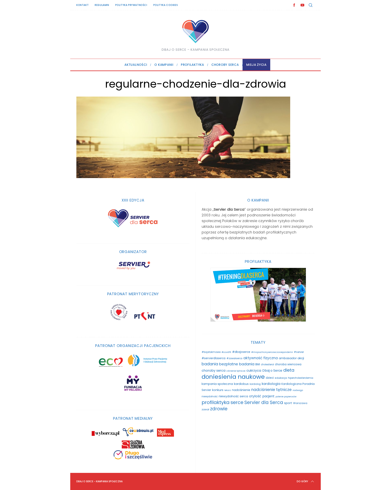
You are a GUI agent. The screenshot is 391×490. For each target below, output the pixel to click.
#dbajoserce (241, 352)
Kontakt (82, 5)
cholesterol (267, 364)
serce (237, 402)
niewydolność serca (233, 396)
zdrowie (218, 409)
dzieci (270, 378)
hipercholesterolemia (300, 378)
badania (210, 364)
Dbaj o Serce (272, 370)
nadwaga (298, 390)
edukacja (281, 378)
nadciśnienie (241, 390)
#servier (299, 352)
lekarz (227, 390)
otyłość (255, 396)
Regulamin (102, 5)
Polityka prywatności (131, 5)
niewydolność (210, 396)
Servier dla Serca (263, 402)
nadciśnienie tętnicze (271, 389)
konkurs (217, 390)
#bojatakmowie (211, 352)
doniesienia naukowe (233, 376)
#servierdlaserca (213, 358)
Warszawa (300, 403)
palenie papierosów (286, 396)
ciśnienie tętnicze (235, 370)
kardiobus (241, 384)
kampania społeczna (217, 384)
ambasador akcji (291, 358)
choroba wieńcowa (288, 364)
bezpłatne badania (236, 364)
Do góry (302, 481)
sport (288, 403)
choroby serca (213, 370)
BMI (257, 364)
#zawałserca (234, 358)
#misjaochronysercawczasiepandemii (272, 352)
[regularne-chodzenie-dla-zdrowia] (183, 176)
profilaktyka (216, 402)
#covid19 (226, 352)
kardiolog (255, 384)
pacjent (268, 396)
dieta (288, 370)
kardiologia (271, 383)
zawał (205, 409)
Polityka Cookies (165, 5)
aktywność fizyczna (260, 358)
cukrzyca (253, 370)
